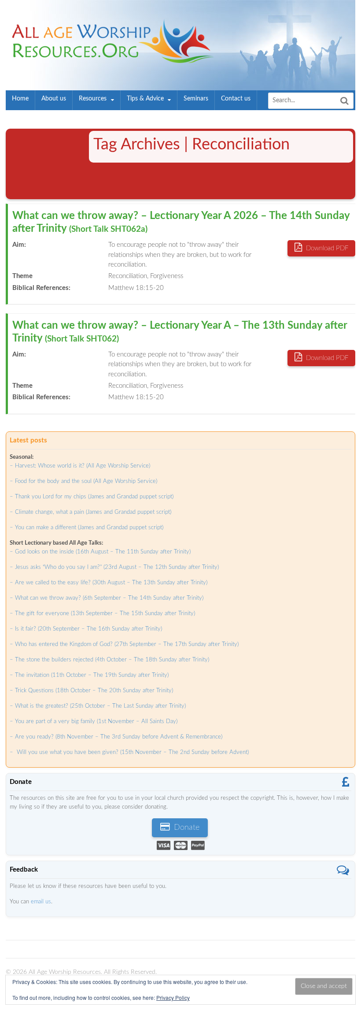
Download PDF (326, 248)
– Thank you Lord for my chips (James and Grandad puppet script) (91, 497)
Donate (185, 828)
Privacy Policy (173, 997)
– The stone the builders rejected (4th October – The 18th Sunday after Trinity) (109, 660)
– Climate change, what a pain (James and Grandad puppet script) (90, 512)
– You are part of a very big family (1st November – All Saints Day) (93, 721)
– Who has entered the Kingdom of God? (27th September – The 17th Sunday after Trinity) (124, 644)
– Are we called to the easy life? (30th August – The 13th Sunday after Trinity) (108, 583)
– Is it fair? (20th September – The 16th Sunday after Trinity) (86, 629)
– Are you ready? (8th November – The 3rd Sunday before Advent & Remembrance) (116, 737)
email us (41, 902)
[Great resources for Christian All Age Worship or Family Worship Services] (110, 58)
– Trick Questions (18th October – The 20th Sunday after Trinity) (91, 691)
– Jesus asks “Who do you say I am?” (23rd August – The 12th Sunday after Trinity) (114, 567)
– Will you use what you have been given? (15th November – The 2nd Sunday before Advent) (129, 752)
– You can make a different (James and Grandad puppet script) (86, 528)
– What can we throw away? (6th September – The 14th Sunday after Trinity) (106, 598)
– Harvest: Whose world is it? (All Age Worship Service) (80, 466)
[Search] (344, 100)
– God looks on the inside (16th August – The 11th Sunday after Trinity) (100, 552)
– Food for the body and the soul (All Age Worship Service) (83, 481)
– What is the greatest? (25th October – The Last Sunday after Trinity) (98, 706)
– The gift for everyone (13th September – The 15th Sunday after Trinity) (102, 613)
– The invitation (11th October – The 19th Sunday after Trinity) (89, 675)
